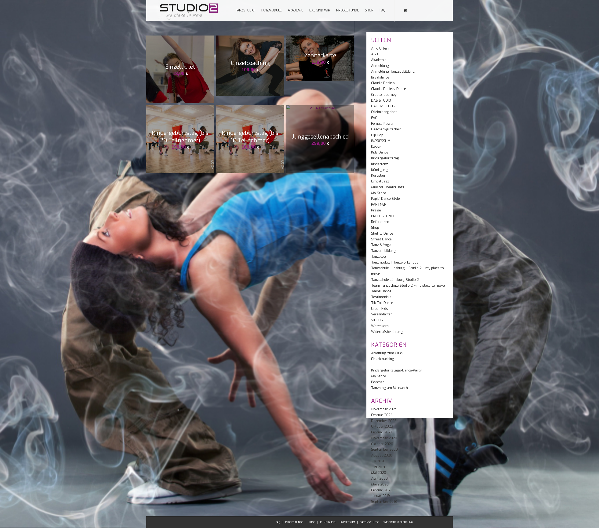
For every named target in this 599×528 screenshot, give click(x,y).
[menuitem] (245, 10)
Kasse (376, 146)
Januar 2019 (380, 495)
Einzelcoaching (382, 359)
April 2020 (379, 478)
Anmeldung (380, 65)
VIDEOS (377, 320)
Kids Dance (379, 152)
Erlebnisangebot (384, 112)
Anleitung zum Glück (387, 353)
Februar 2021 (381, 432)
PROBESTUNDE (383, 216)
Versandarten (381, 314)
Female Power (382, 123)
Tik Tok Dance (382, 302)
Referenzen (380, 221)
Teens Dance (381, 291)
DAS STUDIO (381, 100)
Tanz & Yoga (381, 245)
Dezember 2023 (384, 420)
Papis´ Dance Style (385, 198)
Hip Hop (377, 135)
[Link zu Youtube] (437, 10)
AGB (374, 54)
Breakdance (380, 77)
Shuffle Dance (382, 233)
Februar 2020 (382, 490)
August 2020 (381, 455)
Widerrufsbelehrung (387, 331)
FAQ (374, 117)
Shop (375, 227)
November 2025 (384, 409)
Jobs (374, 364)
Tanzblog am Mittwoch (389, 387)
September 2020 (384, 449)
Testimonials (381, 297)
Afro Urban (380, 48)
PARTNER (378, 204)
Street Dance (381, 239)
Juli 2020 (378, 461)
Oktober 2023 (382, 426)
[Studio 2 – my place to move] (189, 10)
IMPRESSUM (381, 141)
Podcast (377, 382)
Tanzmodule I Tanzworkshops (394, 262)
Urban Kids (379, 308)
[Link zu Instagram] (430, 10)
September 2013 (384, 501)
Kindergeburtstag (385, 158)
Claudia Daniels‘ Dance (388, 88)
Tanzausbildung (383, 250)
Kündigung (379, 170)
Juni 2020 (378, 467)
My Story (378, 193)
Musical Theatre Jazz (388, 187)
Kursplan (378, 175)
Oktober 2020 (382, 444)
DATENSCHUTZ (383, 106)
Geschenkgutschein (386, 129)
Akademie (378, 59)
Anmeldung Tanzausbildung (393, 71)
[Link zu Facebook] (423, 10)
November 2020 (384, 438)
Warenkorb (380, 326)
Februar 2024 (382, 415)
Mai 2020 (378, 472)
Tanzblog (378, 256)
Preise (376, 210)
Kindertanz (379, 164)
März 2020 (380, 484)
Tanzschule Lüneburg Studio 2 (395, 279)
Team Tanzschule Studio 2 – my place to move (408, 285)
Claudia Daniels (383, 83)
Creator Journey (384, 94)
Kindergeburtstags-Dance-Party (396, 370)
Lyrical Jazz (380, 181)
